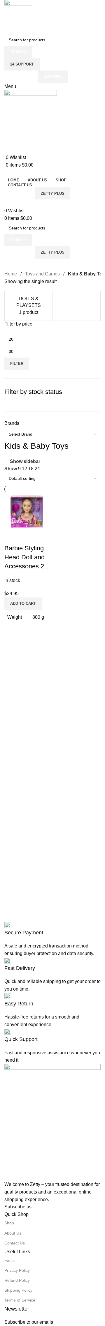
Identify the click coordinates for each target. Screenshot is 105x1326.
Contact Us (14, 1243)
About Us (12, 1233)
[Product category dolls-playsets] (28, 306)
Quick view (11, 536)
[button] (23, 603)
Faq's (9, 1260)
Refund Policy (17, 1280)
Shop (9, 1223)
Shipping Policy (18, 1290)
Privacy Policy (17, 1270)
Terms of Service (19, 1300)
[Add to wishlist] (27, 536)
